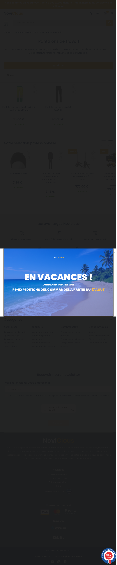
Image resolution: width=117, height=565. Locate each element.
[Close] (113, 251)
